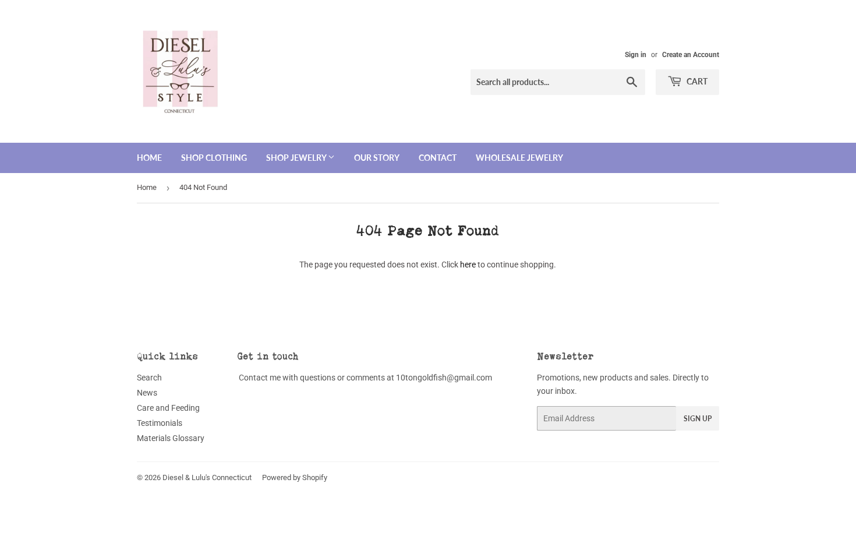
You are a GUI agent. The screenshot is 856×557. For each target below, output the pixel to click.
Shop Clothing (214, 158)
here (468, 264)
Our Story (376, 158)
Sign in (635, 55)
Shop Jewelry (297, 158)
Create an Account (690, 55)
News (147, 392)
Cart (696, 81)
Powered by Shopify (294, 477)
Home (149, 158)
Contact (438, 158)
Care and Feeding (168, 408)
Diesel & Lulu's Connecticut (207, 477)
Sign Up (698, 418)
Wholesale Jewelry (519, 158)
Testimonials (159, 423)
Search (149, 377)
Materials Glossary (170, 438)
